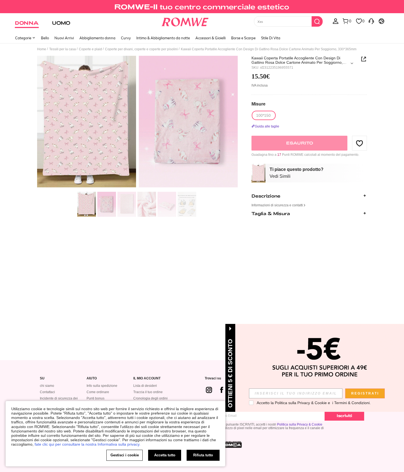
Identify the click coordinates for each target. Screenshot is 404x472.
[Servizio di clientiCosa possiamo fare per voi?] (371, 21)
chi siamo (47, 386)
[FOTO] (137, 122)
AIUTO (92, 378)
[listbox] (335, 21)
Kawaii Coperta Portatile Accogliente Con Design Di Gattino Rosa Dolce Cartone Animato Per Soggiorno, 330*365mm (297, 60)
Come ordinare (98, 392)
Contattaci (47, 392)
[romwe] (185, 21)
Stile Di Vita (270, 38)
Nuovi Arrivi (64, 38)
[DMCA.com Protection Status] (232, 444)
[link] (202, 6)
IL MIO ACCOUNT (147, 378)
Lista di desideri (145, 386)
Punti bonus (95, 398)
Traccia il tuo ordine (148, 392)
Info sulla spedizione (102, 386)
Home (41, 49)
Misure (258, 103)
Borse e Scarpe (243, 38)
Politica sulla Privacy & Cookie (299, 424)
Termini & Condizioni (352, 403)
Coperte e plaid (90, 49)
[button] (359, 143)
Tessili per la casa (62, 49)
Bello (45, 38)
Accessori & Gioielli (210, 38)
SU (42, 378)
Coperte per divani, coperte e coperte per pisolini (141, 49)
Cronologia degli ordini (150, 398)
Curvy (126, 38)
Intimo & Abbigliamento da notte (163, 38)
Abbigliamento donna (97, 38)
